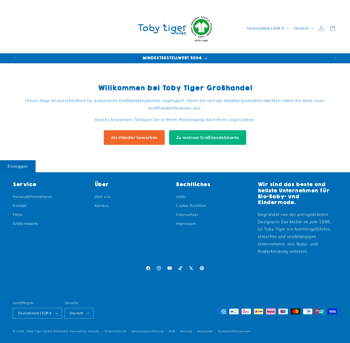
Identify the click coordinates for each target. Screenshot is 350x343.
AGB (172, 331)
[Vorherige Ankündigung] (14, 58)
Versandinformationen (32, 196)
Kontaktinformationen (234, 331)
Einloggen (18, 166)
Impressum (185, 223)
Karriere (102, 205)
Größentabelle (25, 223)
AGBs (181, 196)
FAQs (17, 214)
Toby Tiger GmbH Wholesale (47, 331)
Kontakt (20, 205)
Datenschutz (187, 214)
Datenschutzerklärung (147, 331)
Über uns (103, 196)
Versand (186, 331)
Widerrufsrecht (115, 331)
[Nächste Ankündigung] (335, 58)
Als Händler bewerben (134, 137)
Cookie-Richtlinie (191, 205)
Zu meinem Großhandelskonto (207, 137)
